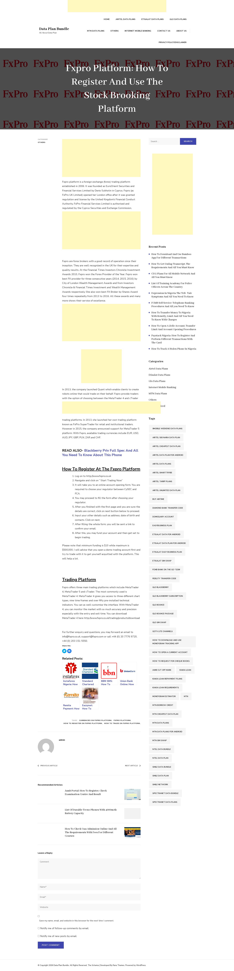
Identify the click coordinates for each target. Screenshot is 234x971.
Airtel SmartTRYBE (162, 472)
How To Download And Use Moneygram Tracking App (166, 642)
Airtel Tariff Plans (162, 481)
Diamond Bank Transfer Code (167, 508)
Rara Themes (118, 965)
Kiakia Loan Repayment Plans (167, 679)
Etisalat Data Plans (152, 19)
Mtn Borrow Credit (162, 705)
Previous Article (49, 766)
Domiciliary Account (163, 516)
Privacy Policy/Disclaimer (172, 42)
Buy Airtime (158, 499)
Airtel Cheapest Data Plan (166, 446)
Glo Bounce (158, 605)
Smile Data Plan (160, 775)
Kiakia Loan (185, 670)
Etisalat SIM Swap (161, 561)
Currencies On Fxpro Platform (95, 720)
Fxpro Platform (122, 720)
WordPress (141, 965)
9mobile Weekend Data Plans (167, 428)
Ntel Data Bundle (161, 749)
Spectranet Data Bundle (165, 793)
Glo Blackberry (160, 587)
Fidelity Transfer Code (164, 578)
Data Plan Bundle (54, 29)
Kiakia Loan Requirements (165, 687)
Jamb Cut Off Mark (161, 670)
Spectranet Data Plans (164, 802)
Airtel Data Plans (125, 19)
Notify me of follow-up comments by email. (64, 928)
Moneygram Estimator (164, 696)
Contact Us (163, 31)
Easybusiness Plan (162, 525)
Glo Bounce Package (163, 613)
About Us (181, 31)
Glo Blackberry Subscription (167, 596)
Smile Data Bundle (161, 767)
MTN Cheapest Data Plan (165, 714)
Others (114, 31)
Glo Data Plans (178, 19)
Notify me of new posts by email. (58, 936)
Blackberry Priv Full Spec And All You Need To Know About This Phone (100, 452)
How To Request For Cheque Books (171, 661)
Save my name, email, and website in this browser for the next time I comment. (76, 920)
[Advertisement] (117, 6)
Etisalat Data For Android (166, 534)
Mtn (186, 696)
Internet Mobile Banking (138, 31)
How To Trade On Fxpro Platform (122, 723)
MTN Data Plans (95, 31)
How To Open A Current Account (170, 652)
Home (107, 19)
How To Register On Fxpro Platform (83, 723)
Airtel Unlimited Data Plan (166, 490)
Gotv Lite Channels (162, 631)
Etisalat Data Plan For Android (169, 543)
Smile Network (160, 784)
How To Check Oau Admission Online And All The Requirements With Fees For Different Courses (91, 832)
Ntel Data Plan (160, 758)
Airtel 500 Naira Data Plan (166, 437)
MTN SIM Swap (159, 740)
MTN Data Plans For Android (167, 731)
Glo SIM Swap (159, 622)
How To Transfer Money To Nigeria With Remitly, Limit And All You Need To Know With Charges (172, 316)
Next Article (131, 766)
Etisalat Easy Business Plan (167, 552)
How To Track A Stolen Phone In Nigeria (173, 349)
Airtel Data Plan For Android (167, 455)
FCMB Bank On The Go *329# (166, 569)
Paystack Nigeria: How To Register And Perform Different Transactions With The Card (173, 339)
